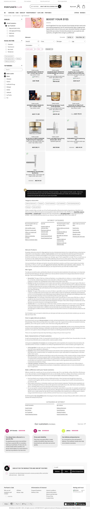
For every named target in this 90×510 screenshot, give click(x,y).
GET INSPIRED (35, 6)
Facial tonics (76, 228)
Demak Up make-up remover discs (62, 232)
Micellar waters (76, 234)
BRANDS (82, 13)
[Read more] (21, 475)
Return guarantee (62, 1)
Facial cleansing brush (46, 236)
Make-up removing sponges (30, 236)
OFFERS (76, 13)
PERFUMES (48, 13)
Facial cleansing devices (73, 203)
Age (73, 41)
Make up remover (9, 61)
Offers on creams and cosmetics (30, 233)
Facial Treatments (50, 203)
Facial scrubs (76, 230)
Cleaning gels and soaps (79, 236)
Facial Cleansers (61, 410)
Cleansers (40, 203)
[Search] (59, 6)
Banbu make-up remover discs (63, 228)
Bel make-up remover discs (62, 236)
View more (81, 424)
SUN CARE (40, 13)
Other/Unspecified (77, 471)
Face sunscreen (9, 56)
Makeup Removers (61, 408)
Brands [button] (32, 41)
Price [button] (42, 41)
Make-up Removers (31, 203)
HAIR (17, 13)
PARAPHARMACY (31, 13)
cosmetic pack (37, 213)
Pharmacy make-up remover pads (46, 231)
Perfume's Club (7, 15)
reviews (45, 424)
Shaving (18, 59)
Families (7, 19)
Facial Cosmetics (16, 15)
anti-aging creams (65, 213)
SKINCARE (11, 13)
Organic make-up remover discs (45, 227)
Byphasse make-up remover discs (61, 243)
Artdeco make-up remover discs (61, 240)
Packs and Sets (36, 207)
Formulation (29, 45)
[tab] (13, 40)
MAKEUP (22, 13)
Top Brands (8, 65)
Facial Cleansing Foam (46, 238)
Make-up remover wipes (31, 239)
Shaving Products (61, 412)
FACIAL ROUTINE (9, 41)
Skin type (59, 41)
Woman (57, 471)
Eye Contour (28, 410)
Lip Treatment (28, 412)
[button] (9, 496)
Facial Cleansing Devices (31, 414)
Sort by (69, 37)
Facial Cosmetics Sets (62, 414)
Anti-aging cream (9, 59)
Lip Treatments (61, 203)
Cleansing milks (76, 232)
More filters (79, 37)
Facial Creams (28, 408)
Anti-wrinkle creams (30, 228)
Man (66, 471)
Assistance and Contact (10, 1)
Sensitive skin (44, 234)
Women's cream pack (30, 230)
